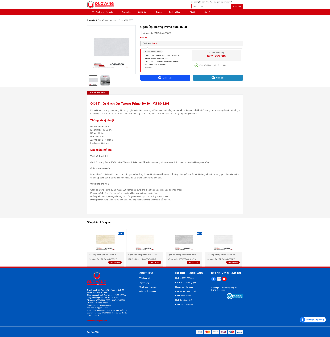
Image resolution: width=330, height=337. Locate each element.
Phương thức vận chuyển (186, 291)
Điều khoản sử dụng (147, 291)
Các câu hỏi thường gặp (185, 282)
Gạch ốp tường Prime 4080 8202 (142, 255)
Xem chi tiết (115, 262)
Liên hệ (207, 12)
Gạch (154, 43)
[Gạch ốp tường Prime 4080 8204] (223, 241)
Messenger (167, 78)
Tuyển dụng (144, 282)
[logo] (100, 5)
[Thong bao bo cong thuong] (235, 299)
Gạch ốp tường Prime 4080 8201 (103, 255)
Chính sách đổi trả (183, 296)
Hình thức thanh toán (184, 300)
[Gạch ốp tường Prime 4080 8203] (184, 241)
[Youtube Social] (224, 279)
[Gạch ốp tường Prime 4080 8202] (144, 241)
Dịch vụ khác (174, 12)
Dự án (159, 12)
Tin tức (193, 12)
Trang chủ (126, 12)
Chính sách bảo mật (147, 287)
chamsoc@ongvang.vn (97, 321)
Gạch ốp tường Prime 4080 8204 (221, 255)
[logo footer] (107, 278)
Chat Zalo (220, 78)
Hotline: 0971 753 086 (184, 278)
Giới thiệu (142, 12)
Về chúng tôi (144, 278)
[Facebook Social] (213, 279)
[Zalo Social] (219, 279)
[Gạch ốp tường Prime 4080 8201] (105, 241)
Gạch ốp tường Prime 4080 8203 (182, 255)
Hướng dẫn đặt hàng (184, 287)
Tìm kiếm (237, 6)
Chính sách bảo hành (184, 304)
